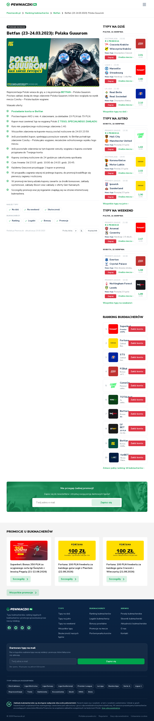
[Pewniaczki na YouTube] (15, 627)
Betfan (56, 13)
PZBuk (123, 368)
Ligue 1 (138, 686)
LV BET (122, 426)
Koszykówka (58, 691)
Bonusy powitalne (98, 623)
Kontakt (124, 633)
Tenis (29, 691)
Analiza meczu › (125, 57)
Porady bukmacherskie (131, 613)
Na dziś (15, 209)
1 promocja (113, 41)
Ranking (16, 220)
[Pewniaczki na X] (22, 627)
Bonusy (47, 220)
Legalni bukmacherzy (99, 618)
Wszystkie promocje (21, 592)
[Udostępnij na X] (81, 230)
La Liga (100, 686)
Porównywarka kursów (100, 633)
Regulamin (103, 716)
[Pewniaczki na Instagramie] (28, 627)
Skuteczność (54, 209)
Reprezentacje (15, 691)
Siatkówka (42, 691)
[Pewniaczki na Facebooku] (9, 627)
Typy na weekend (66, 623)
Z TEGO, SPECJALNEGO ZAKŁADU (77, 121)
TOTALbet (123, 397)
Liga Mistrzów (31, 686)
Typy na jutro (64, 618)
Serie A (126, 686)
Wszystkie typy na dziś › (115, 111)
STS (122, 354)
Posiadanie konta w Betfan (27, 111)
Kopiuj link (92, 230)
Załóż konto (137, 329)
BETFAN (66, 92)
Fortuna (123, 340)
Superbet (123, 326)
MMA (81, 691)
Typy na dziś (64, 613)
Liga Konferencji (65, 686)
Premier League (85, 686)
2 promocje (113, 225)
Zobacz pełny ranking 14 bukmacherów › (123, 468)
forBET (123, 455)
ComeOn (123, 382)
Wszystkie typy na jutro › (116, 203)
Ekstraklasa (14, 686)
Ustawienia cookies (139, 716)
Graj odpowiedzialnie (111, 708)
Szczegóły (19, 579)
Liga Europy (48, 686)
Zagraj (110, 57)
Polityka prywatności (87, 716)
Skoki (71, 691)
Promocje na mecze (16, 27)
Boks (90, 691)
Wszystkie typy (65, 628)
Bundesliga (113, 686)
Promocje (63, 220)
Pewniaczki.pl (14, 13)
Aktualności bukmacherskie (134, 623)
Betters (123, 411)
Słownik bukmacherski (131, 618)
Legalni (31, 220)
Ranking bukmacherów (37, 13)
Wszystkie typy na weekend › (118, 302)
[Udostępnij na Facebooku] (76, 230)
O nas (123, 628)
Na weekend (33, 209)
